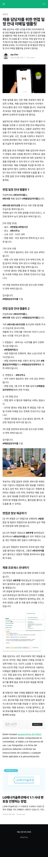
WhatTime (24, 837)
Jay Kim (14, 54)
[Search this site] (4, 4)
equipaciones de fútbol (29, 734)
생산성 (5, 14)
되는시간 (20, 832)
